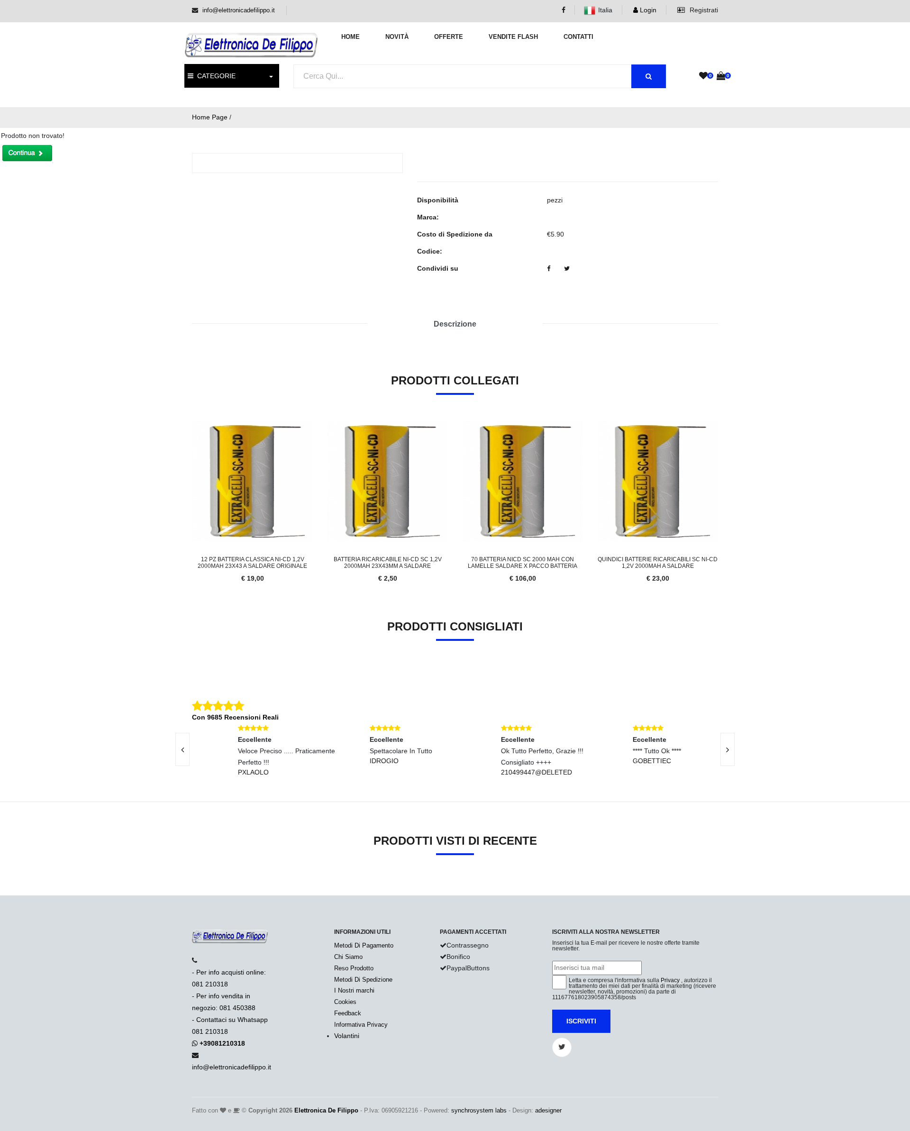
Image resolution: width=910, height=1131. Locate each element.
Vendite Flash (513, 36)
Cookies (345, 1001)
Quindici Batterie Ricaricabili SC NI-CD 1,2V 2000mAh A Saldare (658, 562)
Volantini (346, 1036)
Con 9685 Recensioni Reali (235, 717)
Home (350, 36)
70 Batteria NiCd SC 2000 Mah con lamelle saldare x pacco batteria (522, 562)
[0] (703, 76)
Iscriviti (581, 1021)
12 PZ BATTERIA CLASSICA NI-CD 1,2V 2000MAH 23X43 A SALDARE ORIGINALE (252, 562)
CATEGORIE (214, 76)
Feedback (347, 1013)
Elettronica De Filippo (326, 1110)
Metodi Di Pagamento (363, 945)
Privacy (670, 980)
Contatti (578, 36)
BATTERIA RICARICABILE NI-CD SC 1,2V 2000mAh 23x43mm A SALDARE (388, 562)
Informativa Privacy (361, 1024)
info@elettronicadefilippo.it (238, 10)
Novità (397, 36)
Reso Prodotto (353, 968)
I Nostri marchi (354, 990)
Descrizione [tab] (455, 324)
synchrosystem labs (479, 1110)
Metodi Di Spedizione (363, 979)
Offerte (448, 36)
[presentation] (182, 749)
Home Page (210, 117)
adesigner (548, 1110)
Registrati (703, 10)
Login (647, 10)
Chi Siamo (348, 956)
